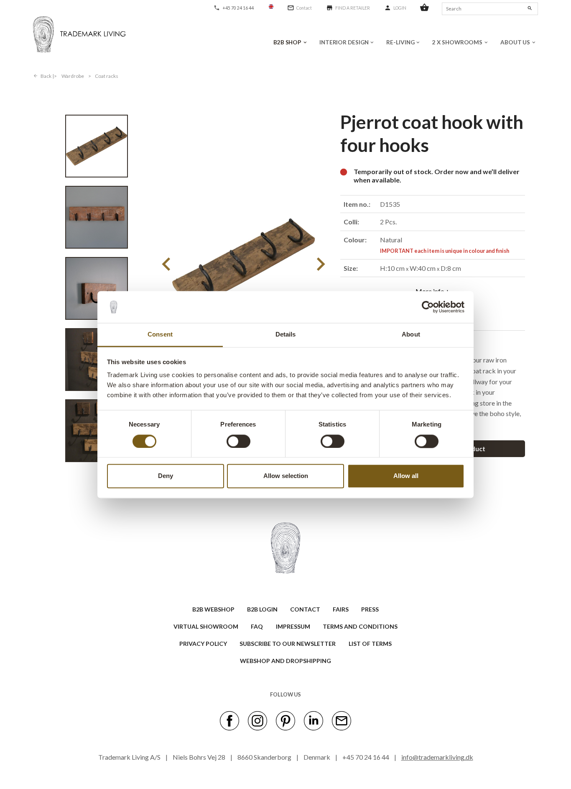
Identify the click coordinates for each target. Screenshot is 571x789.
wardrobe (72, 76)
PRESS (370, 609)
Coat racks (106, 76)
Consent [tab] (160, 334)
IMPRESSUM (293, 626)
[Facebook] (229, 720)
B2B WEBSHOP (213, 609)
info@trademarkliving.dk (437, 757)
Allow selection (285, 476)
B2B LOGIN (262, 609)
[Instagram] (257, 720)
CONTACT (305, 609)
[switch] (238, 441)
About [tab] (411, 334)
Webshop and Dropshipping (285, 660)
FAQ (257, 626)
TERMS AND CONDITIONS (360, 626)
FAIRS (341, 609)
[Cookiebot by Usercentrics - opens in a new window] (427, 307)
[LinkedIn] (313, 720)
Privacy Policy (203, 643)
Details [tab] (285, 334)
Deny (165, 476)
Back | (47, 76)
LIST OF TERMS (370, 643)
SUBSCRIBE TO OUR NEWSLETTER (288, 643)
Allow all (405, 476)
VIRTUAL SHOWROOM (205, 626)
